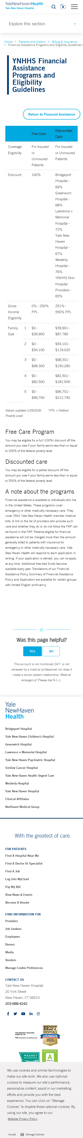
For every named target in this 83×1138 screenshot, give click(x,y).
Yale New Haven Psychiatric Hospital (30, 760)
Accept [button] (12, 1134)
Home (8, 41)
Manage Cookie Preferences (24, 968)
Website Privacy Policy (22, 1119)
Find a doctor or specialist (23, 863)
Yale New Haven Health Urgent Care (29, 776)
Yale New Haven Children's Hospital (29, 737)
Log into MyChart (17, 879)
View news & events (18, 895)
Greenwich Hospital (18, 744)
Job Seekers (13, 929)
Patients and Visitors (32, 41)
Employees (12, 937)
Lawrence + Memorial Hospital (26, 752)
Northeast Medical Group (22, 807)
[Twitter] (15, 1014)
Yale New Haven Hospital (22, 791)
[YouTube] (23, 1014)
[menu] (74, 6)
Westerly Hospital (17, 783)
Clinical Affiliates (17, 799)
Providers (11, 921)
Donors (10, 944)
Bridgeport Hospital (18, 729)
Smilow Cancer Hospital (21, 768)
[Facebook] (8, 1014)
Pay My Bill (13, 887)
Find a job (12, 871)
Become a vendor (17, 902)
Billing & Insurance (64, 41)
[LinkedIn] (31, 1014)
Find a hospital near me (22, 856)
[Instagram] (38, 1014)
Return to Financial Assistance (51, 114)
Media (9, 952)
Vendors (10, 960)
